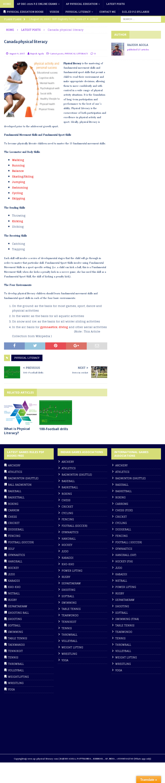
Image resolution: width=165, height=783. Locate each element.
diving (63, 327)
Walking (18, 159)
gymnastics (48, 327)
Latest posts (115, 4)
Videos (54, 12)
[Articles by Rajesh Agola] (117, 53)
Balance (18, 170)
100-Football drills (53, 429)
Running (18, 165)
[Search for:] (141, 19)
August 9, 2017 (17, 53)
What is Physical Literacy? (17, 431)
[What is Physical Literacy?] (20, 412)
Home (7, 4)
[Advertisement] (138, 98)
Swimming (20, 187)
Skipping (18, 198)
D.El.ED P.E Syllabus (135, 12)
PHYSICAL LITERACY (76, 53)
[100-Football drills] (55, 412)
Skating (17, 176)
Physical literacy (78, 12)
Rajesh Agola (37, 53)
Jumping (18, 181)
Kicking (17, 221)
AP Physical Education (81, 4)
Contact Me (107, 12)
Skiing (29, 176)
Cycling (17, 192)
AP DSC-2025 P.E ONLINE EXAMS (37, 4)
